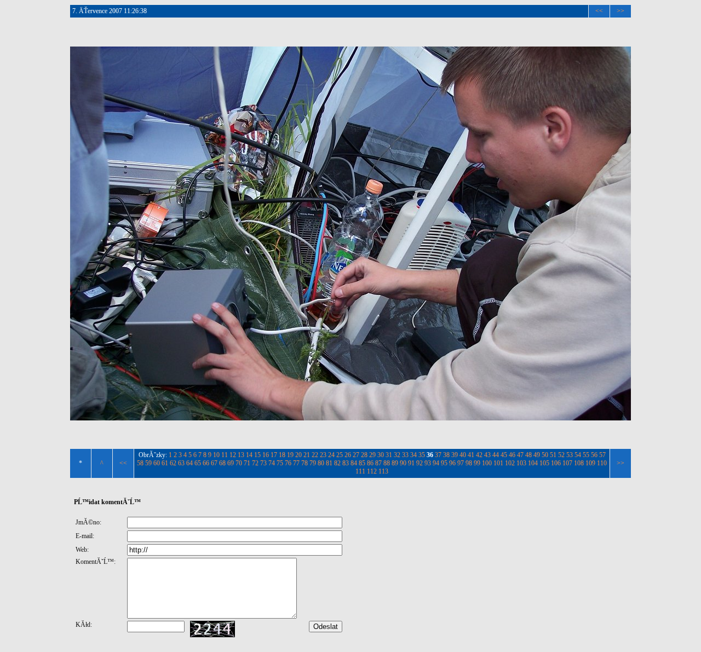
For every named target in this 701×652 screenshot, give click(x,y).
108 (579, 463)
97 (460, 463)
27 (356, 455)
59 (148, 463)
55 (586, 455)
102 (510, 463)
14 (249, 455)
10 (216, 455)
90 (403, 463)
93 (427, 463)
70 (238, 463)
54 (577, 455)
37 (438, 455)
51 (553, 455)
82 (337, 463)
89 (395, 463)
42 (479, 455)
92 (419, 463)
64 (189, 463)
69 (230, 463)
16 (265, 455)
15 (257, 455)
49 (536, 455)
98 (469, 463)
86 (370, 463)
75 (280, 463)
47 (520, 455)
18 (282, 455)
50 (545, 455)
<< (599, 11)
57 (602, 455)
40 (462, 455)
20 (298, 455)
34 (413, 455)
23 (323, 455)
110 (602, 463)
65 (197, 463)
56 (594, 455)
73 (263, 463)
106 (556, 463)
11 (224, 455)
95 (444, 463)
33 (405, 455)
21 (306, 455)
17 (274, 455)
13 (241, 455)
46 (512, 455)
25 (339, 455)
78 (304, 463)
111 (360, 471)
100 (487, 463)
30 (380, 455)
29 (372, 455)
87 (378, 463)
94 (436, 463)
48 (528, 455)
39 (454, 455)
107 (567, 463)
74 (271, 463)
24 (331, 455)
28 (364, 455)
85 (362, 463)
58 (140, 463)
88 (386, 463)
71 (247, 463)
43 (487, 455)
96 (452, 463)
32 (397, 455)
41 (471, 455)
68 (222, 463)
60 (156, 463)
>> (620, 11)
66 (206, 463)
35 (421, 455)
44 (495, 455)
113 (383, 471)
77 (296, 463)
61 (165, 463)
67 (214, 463)
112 (372, 471)
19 (290, 455)
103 (521, 463)
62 (173, 463)
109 (590, 463)
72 (255, 463)
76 (288, 463)
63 (181, 463)
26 (347, 455)
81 (329, 463)
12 (232, 455)
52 (561, 455)
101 (498, 463)
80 (321, 463)
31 (389, 455)
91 (411, 463)
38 (446, 455)
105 (544, 463)
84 (353, 463)
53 (569, 455)
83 (345, 463)
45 (504, 455)
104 (533, 463)
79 (312, 463)
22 (315, 455)
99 (477, 463)
